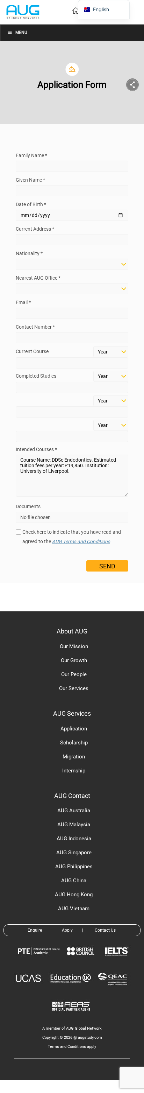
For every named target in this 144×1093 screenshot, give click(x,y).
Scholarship (74, 743)
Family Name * (31, 155)
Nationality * (29, 253)
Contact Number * (35, 327)
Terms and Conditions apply (72, 1046)
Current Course (32, 351)
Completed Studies (36, 376)
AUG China (73, 880)
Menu (21, 32)
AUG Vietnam (73, 908)
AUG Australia (73, 810)
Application (73, 729)
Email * (23, 302)
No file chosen (35, 517)
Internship (73, 771)
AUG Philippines (74, 866)
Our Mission (74, 646)
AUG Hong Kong (74, 894)
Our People (74, 674)
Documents (28, 506)
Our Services (73, 688)
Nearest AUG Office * (38, 278)
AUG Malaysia (73, 824)
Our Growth (74, 660)
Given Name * (30, 180)
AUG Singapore (74, 852)
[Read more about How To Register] (72, 1016)
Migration (74, 757)
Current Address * (35, 229)
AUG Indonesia (74, 838)
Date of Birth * (31, 204)
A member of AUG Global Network (72, 1028)
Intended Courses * (36, 449)
